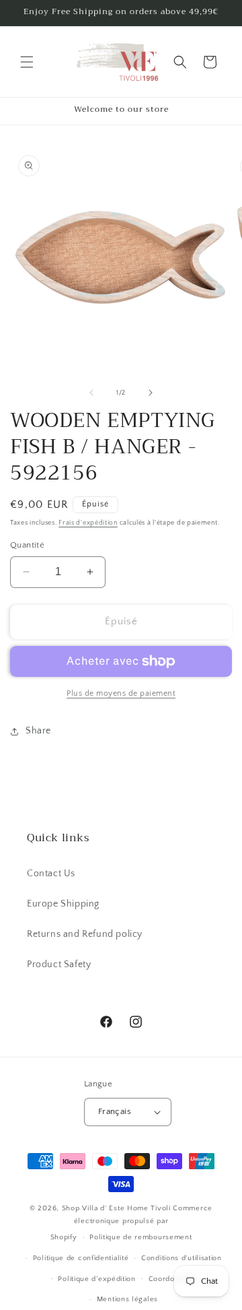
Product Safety (59, 964)
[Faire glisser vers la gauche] (91, 392)
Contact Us (51, 873)
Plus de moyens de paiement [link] (121, 693)
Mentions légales (127, 1299)
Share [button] (38, 730)
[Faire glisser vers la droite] (150, 392)
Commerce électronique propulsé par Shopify (131, 1222)
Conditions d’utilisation (181, 1258)
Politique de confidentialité (81, 1258)
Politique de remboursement (140, 1237)
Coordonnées (173, 1279)
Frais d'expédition (88, 523)
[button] (27, 62)
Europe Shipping (63, 903)
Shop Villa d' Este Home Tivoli (117, 1208)
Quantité (27, 545)
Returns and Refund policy (85, 934)
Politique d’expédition (96, 1279)
